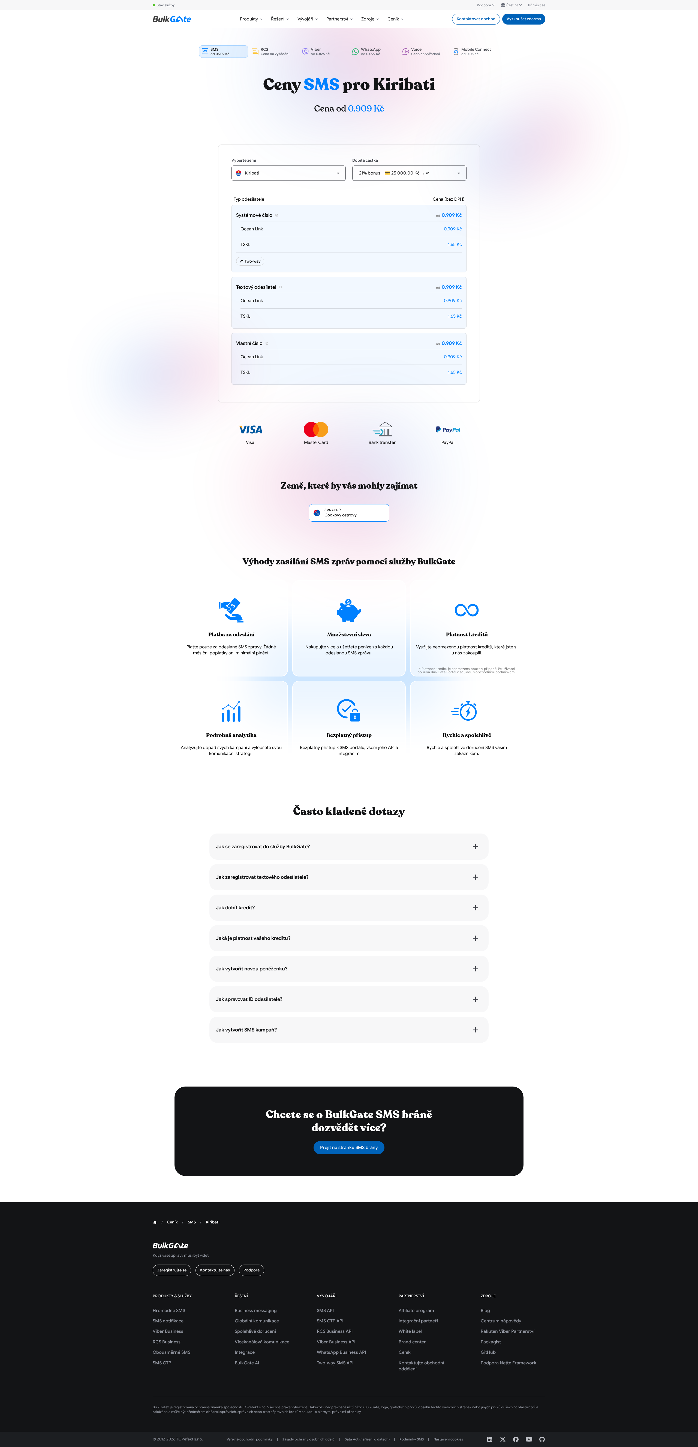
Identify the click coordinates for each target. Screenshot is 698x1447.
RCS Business (166, 1342)
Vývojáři (305, 19)
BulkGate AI (247, 1363)
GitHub (488, 1352)
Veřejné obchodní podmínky (250, 1439)
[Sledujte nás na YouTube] (529, 1439)
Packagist (491, 1342)
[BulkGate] (172, 19)
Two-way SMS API (335, 1363)
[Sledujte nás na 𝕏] (503, 1439)
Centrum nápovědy (501, 1321)
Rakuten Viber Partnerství (507, 1331)
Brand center (412, 1342)
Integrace (245, 1352)
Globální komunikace (257, 1321)
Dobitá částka (365, 160)
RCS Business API (335, 1331)
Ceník (393, 19)
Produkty (249, 19)
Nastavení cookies (448, 1439)
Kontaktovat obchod (476, 18)
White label (410, 1331)
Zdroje (367, 19)
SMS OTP (162, 1363)
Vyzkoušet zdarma (524, 18)
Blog (485, 1310)
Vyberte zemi (243, 160)
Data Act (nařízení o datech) (367, 1439)
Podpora (484, 5)
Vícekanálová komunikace (262, 1342)
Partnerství (337, 19)
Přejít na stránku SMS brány (349, 1147)
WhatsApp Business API (341, 1352)
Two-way (253, 261)
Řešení (277, 19)
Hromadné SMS (169, 1310)
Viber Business (168, 1331)
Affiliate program (416, 1310)
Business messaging (256, 1310)
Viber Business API (336, 1342)
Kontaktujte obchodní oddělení (421, 1366)
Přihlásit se (536, 5)
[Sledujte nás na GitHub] (542, 1439)
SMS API (325, 1310)
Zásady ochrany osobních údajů (308, 1439)
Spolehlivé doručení (255, 1331)
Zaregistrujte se (171, 1270)
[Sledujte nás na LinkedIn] (489, 1439)
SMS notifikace (168, 1321)
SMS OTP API (330, 1321)
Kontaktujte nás (215, 1270)
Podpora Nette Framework (508, 1363)
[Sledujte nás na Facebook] (516, 1439)
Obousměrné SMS (171, 1352)
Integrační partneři (418, 1321)
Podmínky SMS (411, 1439)
